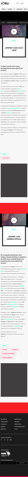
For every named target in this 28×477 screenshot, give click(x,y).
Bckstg (3, 22)
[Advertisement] (14, 180)
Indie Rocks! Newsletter (7, 460)
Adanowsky (17, 326)
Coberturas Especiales (12, 22)
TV (14, 9)
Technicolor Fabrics (12, 304)
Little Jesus (15, 349)
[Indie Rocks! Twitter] (5, 440)
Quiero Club (21, 91)
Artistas (17, 421)
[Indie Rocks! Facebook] (2, 440)
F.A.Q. (16, 429)
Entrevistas (18, 419)
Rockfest (15, 306)
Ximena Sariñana (7, 357)
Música (4, 9)
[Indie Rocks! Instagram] (8, 440)
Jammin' (14, 40)
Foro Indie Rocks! (20, 426)
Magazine (19, 9)
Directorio (18, 424)
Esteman (13, 302)
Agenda (9, 9)
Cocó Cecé (5, 158)
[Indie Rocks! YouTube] (11, 440)
